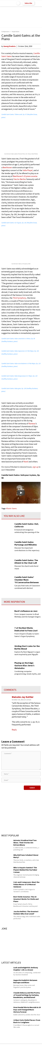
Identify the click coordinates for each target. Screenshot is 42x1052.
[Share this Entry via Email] (3, 1048)
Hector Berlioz (20, 179)
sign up (35, 467)
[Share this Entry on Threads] (38, 1048)
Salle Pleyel (28, 170)
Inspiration (15, 31)
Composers (5, 31)
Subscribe (28, 3)
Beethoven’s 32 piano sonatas (25, 176)
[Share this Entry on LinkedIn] (31, 1048)
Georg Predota (10, 46)
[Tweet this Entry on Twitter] (24, 1048)
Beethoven (7, 167)
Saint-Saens (12, 508)
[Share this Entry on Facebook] (17, 1048)
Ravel (26, 461)
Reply (14, 729)
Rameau (32, 423)
